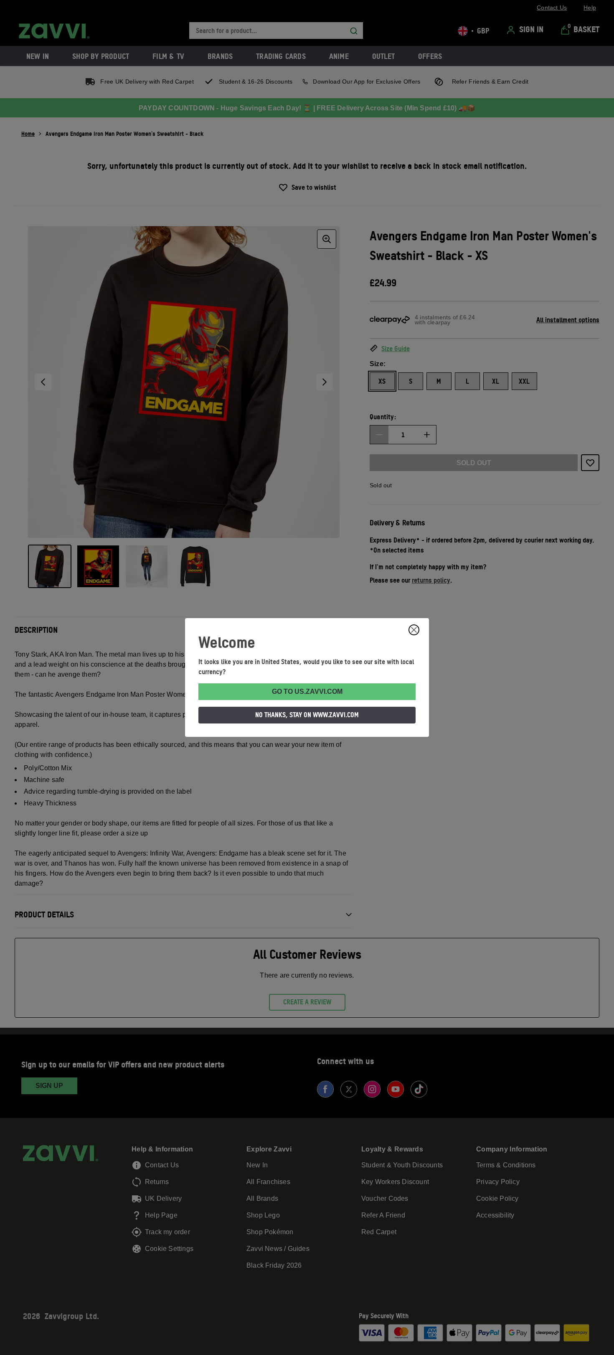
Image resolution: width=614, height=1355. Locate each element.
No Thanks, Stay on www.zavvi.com (307, 715)
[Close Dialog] (414, 630)
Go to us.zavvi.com (307, 691)
